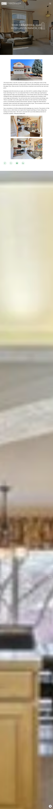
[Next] (50, 576)
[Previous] (3, 576)
